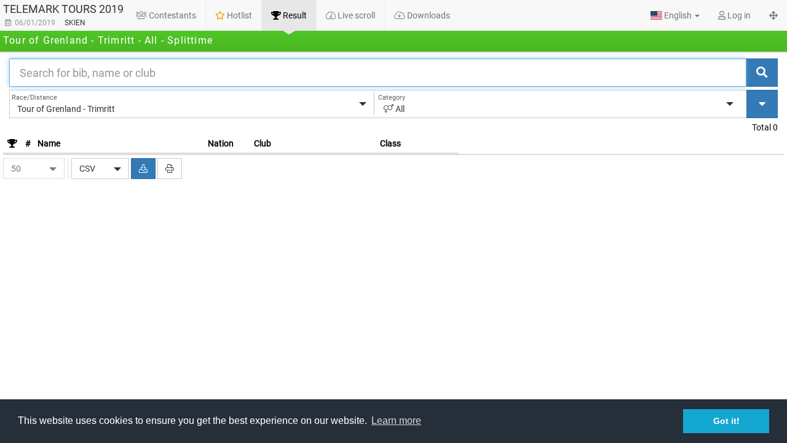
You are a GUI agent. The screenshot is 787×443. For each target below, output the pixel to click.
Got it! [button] (726, 421)
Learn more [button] (396, 420)
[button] (675, 15)
